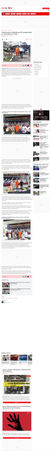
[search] (41, 8)
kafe (21, 143)
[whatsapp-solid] (23, 67)
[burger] (48, 10)
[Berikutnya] (32, 361)
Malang (3, 70)
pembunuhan (16, 71)
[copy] (30, 67)
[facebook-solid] (26, 67)
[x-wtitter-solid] (28, 67)
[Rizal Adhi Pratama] (3, 311)
